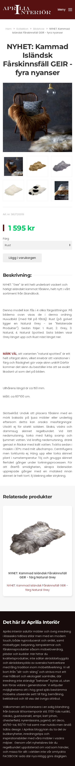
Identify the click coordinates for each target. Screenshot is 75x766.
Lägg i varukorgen (22, 258)
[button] (65, 9)
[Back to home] (27, 9)
